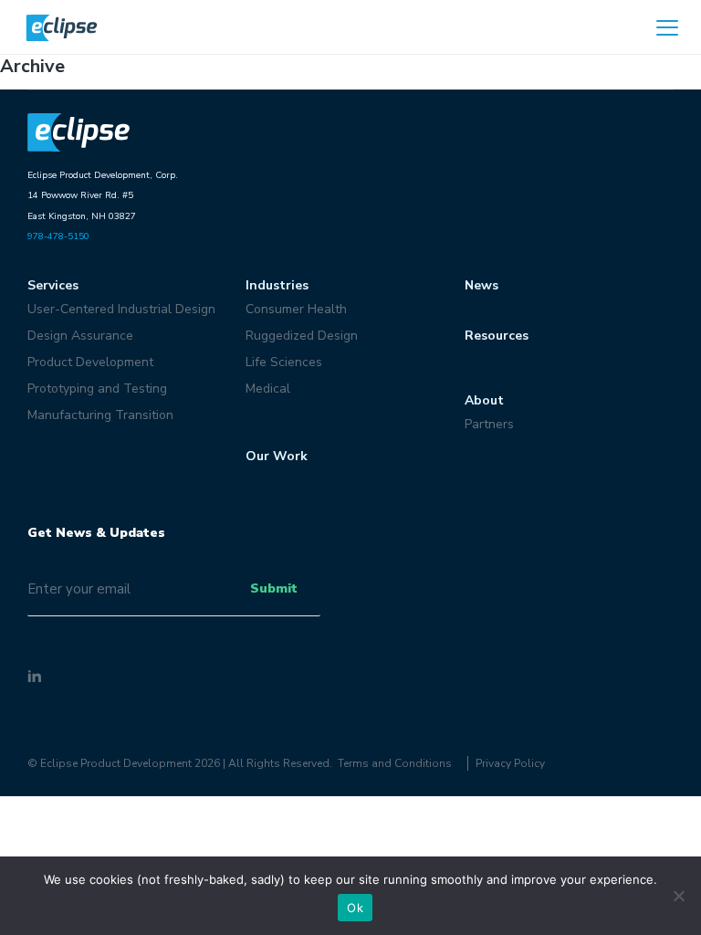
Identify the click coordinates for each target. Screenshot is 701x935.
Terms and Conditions (395, 763)
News (481, 285)
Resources (496, 335)
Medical (268, 388)
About (484, 400)
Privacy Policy (510, 763)
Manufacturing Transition (100, 415)
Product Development (90, 362)
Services (52, 285)
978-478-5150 (58, 236)
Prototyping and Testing (97, 388)
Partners (489, 424)
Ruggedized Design (302, 335)
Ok (355, 907)
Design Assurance (80, 335)
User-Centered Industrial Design (121, 309)
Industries (277, 285)
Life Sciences (284, 362)
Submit (274, 588)
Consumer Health (296, 309)
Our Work (277, 456)
